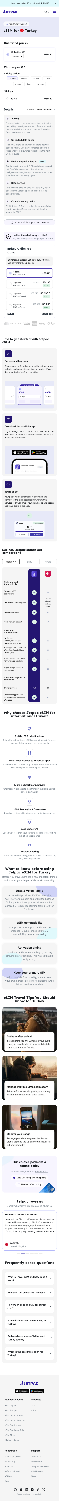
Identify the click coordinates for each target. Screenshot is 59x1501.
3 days (18, 84)
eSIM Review (37, 1471)
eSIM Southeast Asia (14, 1430)
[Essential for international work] (27, 1253)
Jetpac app (10, 1461)
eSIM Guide (36, 1461)
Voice (33, 1410)
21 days (24, 78)
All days (41, 84)
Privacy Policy (37, 1494)
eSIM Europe (10, 1410)
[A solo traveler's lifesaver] (36, 1253)
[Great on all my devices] (41, 1253)
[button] (29, 54)
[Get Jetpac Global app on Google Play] (37, 1391)
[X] (43, 1489)
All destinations (12, 1440)
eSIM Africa (10, 1435)
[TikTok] (38, 1489)
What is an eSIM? (13, 1456)
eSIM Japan (10, 1405)
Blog (7, 1481)
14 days (36, 78)
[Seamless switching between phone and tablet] (32, 1253)
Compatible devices (40, 1466)
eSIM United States (14, 1415)
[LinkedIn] (26, 1489)
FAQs (33, 1476)
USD (46, 11)
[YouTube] (32, 1489)
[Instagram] (15, 1489)
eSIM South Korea (13, 1425)
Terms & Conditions (23, 1494)
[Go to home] (10, 11)
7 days (47, 78)
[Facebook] (21, 1489)
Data (33, 1405)
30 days (12, 78)
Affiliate (8, 1476)
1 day (29, 84)
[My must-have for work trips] (18, 1253)
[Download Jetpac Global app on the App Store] (22, 1391)
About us (9, 1466)
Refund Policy (41, 1171)
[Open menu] (54, 11)
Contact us (36, 1456)
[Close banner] (55, 3)
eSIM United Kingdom (15, 1420)
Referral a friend (12, 1471)
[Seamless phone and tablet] (23, 1253)
